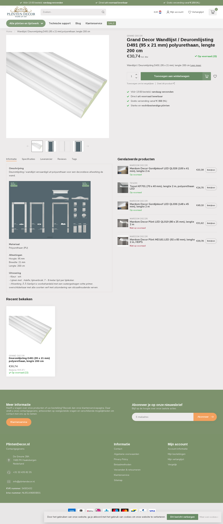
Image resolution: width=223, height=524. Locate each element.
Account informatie (178, 448)
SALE (111, 23)
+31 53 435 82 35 (22, 472)
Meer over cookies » (209, 516)
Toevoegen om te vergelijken (140, 83)
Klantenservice (94, 23)
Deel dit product (165, 83)
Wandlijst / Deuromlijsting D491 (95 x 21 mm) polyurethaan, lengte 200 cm (53, 31)
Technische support (60, 23)
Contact (118, 448)
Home (9, 31)
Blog (78, 23)
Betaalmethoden (122, 464)
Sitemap (118, 480)
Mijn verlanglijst (176, 459)
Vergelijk (172, 464)
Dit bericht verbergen (182, 516)
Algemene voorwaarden (126, 454)
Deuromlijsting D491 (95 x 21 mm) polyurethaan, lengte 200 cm (29, 359)
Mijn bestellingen (176, 454)
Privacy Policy (121, 459)
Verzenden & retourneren (127, 469)
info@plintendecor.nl (24, 481)
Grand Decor (135, 36)
